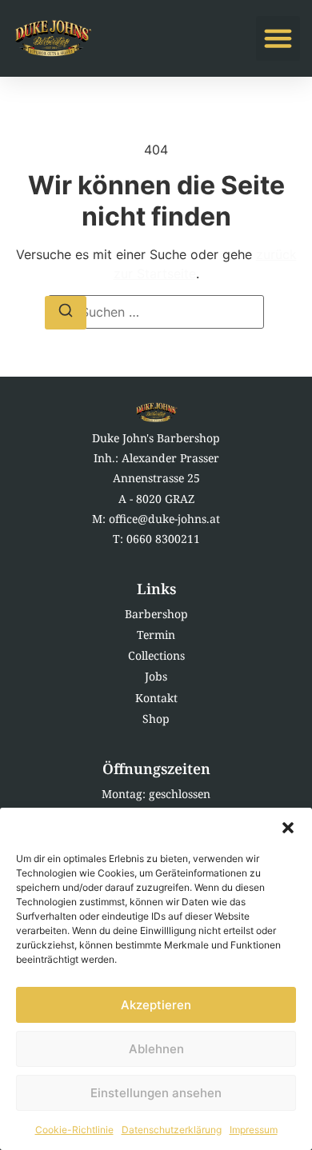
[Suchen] (65, 312)
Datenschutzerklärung (172, 1130)
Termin (156, 634)
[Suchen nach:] (156, 312)
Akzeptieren (156, 1004)
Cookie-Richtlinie (74, 1130)
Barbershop (156, 613)
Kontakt (156, 697)
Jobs (156, 676)
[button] (288, 828)
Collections (156, 655)
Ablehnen (156, 1048)
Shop (156, 718)
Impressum (254, 1130)
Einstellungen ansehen (156, 1092)
